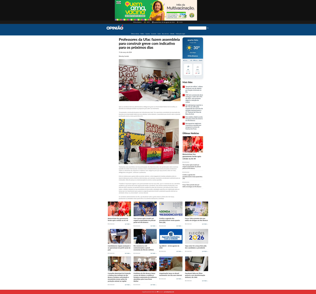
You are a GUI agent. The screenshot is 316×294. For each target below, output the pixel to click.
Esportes (147, 33)
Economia (153, 33)
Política (142, 33)
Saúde (159, 33)
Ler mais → (128, 224)
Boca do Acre (165, 33)
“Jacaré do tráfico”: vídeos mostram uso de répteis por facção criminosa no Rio (194, 89)
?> (119, 208)
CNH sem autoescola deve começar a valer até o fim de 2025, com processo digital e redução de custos (194, 98)
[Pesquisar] (207, 28)
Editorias (172, 33)
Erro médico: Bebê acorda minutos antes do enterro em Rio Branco (194, 118)
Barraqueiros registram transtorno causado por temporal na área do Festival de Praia (193, 126)
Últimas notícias (135, 33)
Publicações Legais (180, 33)
